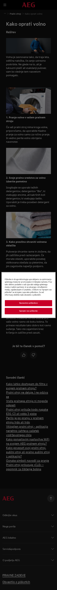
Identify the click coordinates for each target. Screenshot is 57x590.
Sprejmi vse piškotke (28, 311)
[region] (28, 295)
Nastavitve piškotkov (28, 303)
